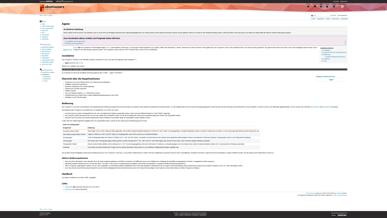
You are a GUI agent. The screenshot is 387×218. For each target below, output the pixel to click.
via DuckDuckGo (342, 15)
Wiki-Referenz (46, 51)
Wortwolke (45, 39)
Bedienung (326, 55)
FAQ (43, 33)
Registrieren (343, 1)
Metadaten (47, 77)
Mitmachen (342, 4)
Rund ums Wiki (47, 64)
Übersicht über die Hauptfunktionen (334, 52)
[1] (135, 59)
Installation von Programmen (75, 41)
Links (325, 61)
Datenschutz (187, 215)
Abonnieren (344, 19)
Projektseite (69, 187)
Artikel (313, 19)
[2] (122, 72)
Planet (334, 4)
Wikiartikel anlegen (48, 47)
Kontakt (181, 215)
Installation (326, 50)
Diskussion (335, 19)
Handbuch (326, 59)
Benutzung (45, 35)
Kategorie (45, 37)
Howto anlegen (46, 49)
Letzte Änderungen (48, 26)
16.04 (80, 63)
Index (43, 24)
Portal (308, 4)
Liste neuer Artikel (47, 28)
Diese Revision (310, 193)
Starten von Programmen (74, 44)
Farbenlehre (327, 107)
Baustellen (45, 56)
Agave (50, 15)
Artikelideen (45, 58)
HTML (46, 81)
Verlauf (328, 19)
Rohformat (47, 79)
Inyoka (48, 213)
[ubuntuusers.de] (52, 8)
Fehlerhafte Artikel (47, 62)
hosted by (43, 1)
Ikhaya (327, 4)
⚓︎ (345, 41)
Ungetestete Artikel (48, 60)
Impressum (195, 215)
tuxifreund (339, 193)
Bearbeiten (320, 19)
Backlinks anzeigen (48, 72)
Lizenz (176, 215)
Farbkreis (316, 107)
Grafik (334, 195)
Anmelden (336, 1)
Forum (315, 4)
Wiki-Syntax (46, 54)
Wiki (321, 4)
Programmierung (342, 195)
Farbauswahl (69, 189)
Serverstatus (202, 215)
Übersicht (45, 30)
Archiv (45, 15)
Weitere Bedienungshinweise (335, 57)
